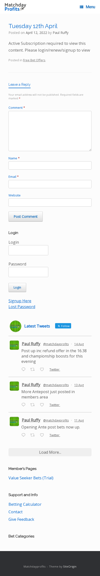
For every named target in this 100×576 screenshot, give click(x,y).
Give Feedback (21, 519)
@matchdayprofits (56, 344)
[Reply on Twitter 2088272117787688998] (24, 369)
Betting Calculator (25, 504)
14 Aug (79, 344)
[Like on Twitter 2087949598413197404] (43, 405)
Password (17, 264)
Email (13, 176)
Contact (15, 511)
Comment (16, 107)
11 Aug (79, 420)
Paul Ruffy (60, 32)
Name (14, 158)
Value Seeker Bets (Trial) (30, 478)
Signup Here (19, 301)
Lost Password (21, 306)
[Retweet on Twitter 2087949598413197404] (34, 405)
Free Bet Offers (34, 60)
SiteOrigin (69, 566)
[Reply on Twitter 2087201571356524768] (24, 435)
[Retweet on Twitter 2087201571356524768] (34, 435)
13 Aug (79, 385)
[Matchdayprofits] (15, 7)
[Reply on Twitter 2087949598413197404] (24, 405)
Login (13, 242)
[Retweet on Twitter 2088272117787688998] (34, 369)
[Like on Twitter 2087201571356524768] (43, 435)
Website (14, 195)
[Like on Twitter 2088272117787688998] (43, 369)
